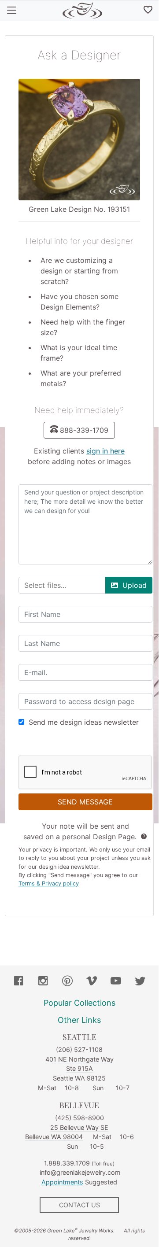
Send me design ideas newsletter (84, 722)
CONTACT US (79, 1205)
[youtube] (116, 981)
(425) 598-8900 (79, 1117)
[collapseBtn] (12, 11)
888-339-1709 (84, 430)
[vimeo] (91, 981)
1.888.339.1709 (67, 1163)
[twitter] (140, 981)
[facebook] (19, 981)
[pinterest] (67, 981)
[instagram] (43, 981)
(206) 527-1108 (79, 1049)
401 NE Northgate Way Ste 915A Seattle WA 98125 (79, 1068)
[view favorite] (148, 10)
